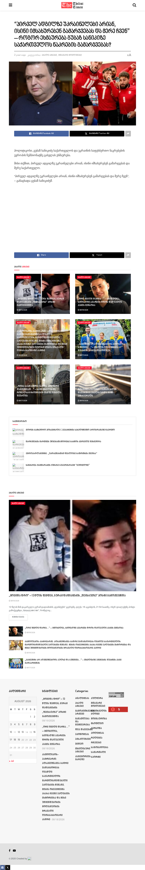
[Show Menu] (10, 5)
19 (19, 740)
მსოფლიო (97, 723)
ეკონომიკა (82, 734)
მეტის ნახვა (20, 617)
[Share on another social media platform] (128, 133)
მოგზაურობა (99, 718)
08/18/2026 (83, 310)
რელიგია (96, 737)
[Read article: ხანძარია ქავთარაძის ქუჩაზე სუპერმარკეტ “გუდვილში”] (18, 468)
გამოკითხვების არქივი (85, 712)
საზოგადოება (99, 747)
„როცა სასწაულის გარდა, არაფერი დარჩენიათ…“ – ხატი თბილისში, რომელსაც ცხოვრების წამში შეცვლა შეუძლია (39, 391)
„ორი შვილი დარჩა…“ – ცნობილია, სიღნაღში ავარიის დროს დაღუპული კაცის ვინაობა (100, 302)
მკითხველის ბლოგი (99, 712)
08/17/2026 (83, 355)
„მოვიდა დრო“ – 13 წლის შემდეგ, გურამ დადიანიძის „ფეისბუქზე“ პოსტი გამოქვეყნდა (40, 302)
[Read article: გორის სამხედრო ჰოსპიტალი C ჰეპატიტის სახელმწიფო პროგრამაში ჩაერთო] (18, 432)
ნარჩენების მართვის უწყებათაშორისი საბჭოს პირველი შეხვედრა (63, 441)
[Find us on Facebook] (9, 851)
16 (34, 732)
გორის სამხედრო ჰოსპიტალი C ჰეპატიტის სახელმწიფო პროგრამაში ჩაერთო (70, 430)
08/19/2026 (22, 310)
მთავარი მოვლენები (70, 55)
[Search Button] (134, 5)
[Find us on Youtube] (14, 851)
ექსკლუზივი (83, 739)
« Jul (11, 761)
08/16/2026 (83, 401)
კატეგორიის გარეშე (83, 758)
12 (19, 732)
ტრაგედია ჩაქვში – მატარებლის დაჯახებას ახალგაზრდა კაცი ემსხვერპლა (97, 392)
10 (11, 732)
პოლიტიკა (97, 733)
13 (23, 732)
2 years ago (20, 55)
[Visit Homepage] (72, 5)
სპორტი (96, 757)
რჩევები (96, 742)
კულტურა (97, 698)
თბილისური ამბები (82, 750)
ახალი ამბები (49, 55)
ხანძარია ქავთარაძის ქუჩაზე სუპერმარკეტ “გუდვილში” (58, 465)
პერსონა (96, 728)
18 (15, 740)
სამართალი (98, 752)
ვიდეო (79, 743)
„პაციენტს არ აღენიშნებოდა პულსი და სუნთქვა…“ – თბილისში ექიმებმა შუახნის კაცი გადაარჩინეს (101, 347)
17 (11, 740)
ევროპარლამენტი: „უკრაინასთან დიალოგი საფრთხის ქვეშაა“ (61, 453)
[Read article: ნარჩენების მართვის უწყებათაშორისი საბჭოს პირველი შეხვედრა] (18, 444)
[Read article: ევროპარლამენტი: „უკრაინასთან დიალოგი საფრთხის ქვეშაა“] (18, 456)
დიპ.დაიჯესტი (84, 729)
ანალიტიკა (82, 698)
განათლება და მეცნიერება (82, 721)
